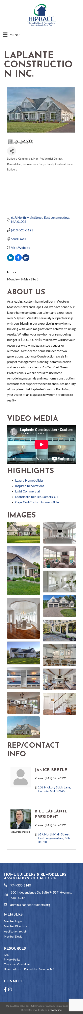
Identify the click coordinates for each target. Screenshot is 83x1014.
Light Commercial (27, 491)
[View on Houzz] (25, 260)
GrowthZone (55, 1009)
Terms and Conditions (17, 964)
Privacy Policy (12, 959)
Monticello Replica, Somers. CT (36, 497)
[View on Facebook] (18, 260)
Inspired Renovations (29, 486)
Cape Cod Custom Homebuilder (37, 502)
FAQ (6, 955)
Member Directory (15, 926)
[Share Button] (11, 151)
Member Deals (13, 936)
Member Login (13, 921)
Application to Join (15, 931)
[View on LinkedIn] (10, 260)
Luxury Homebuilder (29, 480)
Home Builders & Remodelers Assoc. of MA (29, 969)
